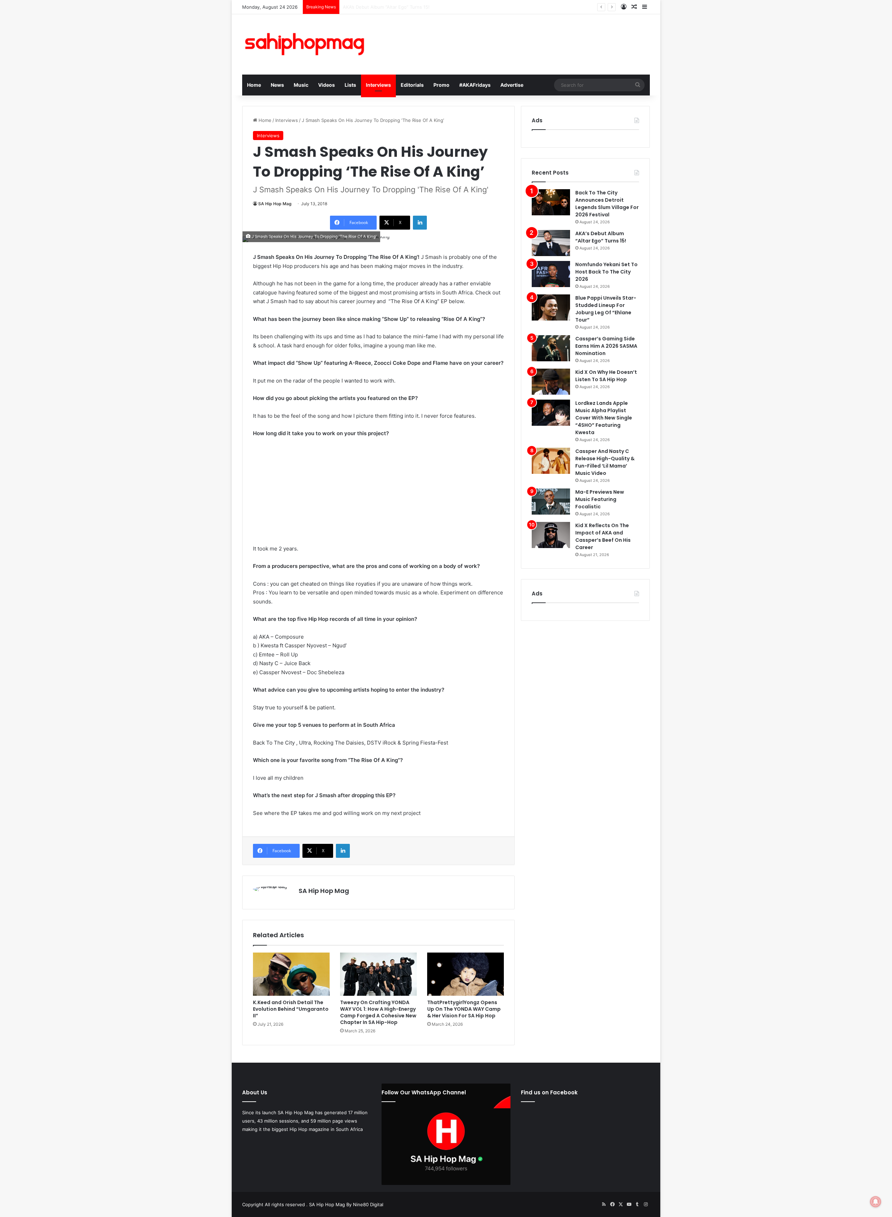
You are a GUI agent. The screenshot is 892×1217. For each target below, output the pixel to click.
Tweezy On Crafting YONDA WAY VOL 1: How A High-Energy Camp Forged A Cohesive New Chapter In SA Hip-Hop (378, 1012)
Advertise (511, 85)
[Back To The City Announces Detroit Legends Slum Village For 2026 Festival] (551, 202)
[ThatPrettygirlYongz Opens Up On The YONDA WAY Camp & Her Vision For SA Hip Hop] (465, 974)
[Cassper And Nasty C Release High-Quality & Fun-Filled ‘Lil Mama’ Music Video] (551, 461)
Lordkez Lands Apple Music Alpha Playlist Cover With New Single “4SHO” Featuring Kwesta (603, 418)
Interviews (378, 85)
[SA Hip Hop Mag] (306, 44)
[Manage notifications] (875, 1201)
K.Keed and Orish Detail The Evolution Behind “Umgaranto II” (291, 1009)
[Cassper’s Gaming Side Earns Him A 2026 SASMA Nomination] (551, 348)
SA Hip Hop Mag (275, 203)
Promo (441, 85)
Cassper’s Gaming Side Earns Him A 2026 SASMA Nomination (606, 346)
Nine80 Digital (368, 1204)
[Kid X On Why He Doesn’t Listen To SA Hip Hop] (551, 382)
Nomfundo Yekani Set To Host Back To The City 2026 (401, 7)
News (277, 85)
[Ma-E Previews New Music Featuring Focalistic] (551, 501)
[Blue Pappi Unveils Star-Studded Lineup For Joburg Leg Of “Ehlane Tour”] (551, 307)
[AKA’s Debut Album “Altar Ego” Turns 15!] (551, 243)
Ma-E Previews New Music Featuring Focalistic (599, 499)
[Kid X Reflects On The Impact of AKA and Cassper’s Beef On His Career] (551, 535)
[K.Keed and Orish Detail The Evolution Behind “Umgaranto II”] (291, 974)
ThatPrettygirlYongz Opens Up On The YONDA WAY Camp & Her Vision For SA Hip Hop (464, 1009)
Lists (350, 85)
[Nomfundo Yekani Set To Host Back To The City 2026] (551, 274)
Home (254, 85)
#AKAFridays (475, 85)
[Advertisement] (378, 495)
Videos (326, 85)
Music (301, 85)
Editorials (412, 85)
